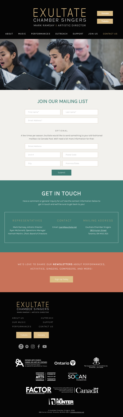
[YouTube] (44, 346)
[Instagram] (32, 346)
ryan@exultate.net (68, 227)
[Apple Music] (21, 346)
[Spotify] (26, 346)
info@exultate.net (77, 412)
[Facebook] (38, 346)
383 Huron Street (98, 230)
